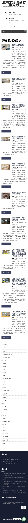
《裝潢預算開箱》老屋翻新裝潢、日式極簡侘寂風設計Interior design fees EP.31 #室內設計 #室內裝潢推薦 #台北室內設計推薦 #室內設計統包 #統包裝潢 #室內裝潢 (19, 253)
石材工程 (3, 412)
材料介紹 (3, 400)
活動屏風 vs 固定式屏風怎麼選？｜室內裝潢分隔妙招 (13, 492)
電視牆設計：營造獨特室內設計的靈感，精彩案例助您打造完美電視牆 (19, 106)
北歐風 (3, 348)
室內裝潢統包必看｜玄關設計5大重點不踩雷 (11, 490)
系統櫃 (3, 418)
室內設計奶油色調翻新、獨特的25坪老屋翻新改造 (19, 137)
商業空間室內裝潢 (5, 357)
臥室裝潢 (3, 427)
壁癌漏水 (3, 363)
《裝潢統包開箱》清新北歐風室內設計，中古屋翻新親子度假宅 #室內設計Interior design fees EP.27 (19, 313)
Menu (3, 31)
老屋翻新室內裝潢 (5, 421)
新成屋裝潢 (4, 394)
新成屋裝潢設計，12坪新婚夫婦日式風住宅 (19, 193)
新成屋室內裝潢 (5, 390)
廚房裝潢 (3, 384)
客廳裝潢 (3, 375)
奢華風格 (3, 372)
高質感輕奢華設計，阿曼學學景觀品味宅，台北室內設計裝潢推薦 (19, 219)
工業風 (3, 381)
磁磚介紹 (3, 415)
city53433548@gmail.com (15, 14)
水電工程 (3, 403)
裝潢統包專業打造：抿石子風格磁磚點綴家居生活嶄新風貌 (19, 80)
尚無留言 (21, 47)
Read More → (6, 72)
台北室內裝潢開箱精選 (6, 354)
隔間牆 (3, 443)
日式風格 (3, 397)
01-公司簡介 (4, 344)
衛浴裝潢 (3, 430)
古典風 (3, 351)
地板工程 (3, 360)
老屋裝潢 (3, 424)
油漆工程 (3, 406)
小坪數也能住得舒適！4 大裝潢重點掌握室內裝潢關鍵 (13, 481)
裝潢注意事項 (4, 433)
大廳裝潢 (3, 366)
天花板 (3, 369)
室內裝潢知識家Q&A (6, 378)
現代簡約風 (4, 409)
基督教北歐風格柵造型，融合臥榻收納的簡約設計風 (19, 164)
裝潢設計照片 (18, 49)
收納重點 (3, 387)
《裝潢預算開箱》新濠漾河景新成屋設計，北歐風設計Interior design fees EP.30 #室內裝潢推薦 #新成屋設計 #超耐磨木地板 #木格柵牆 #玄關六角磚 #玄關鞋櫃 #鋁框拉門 (19, 281)
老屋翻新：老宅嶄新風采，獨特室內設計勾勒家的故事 (19, 45)
